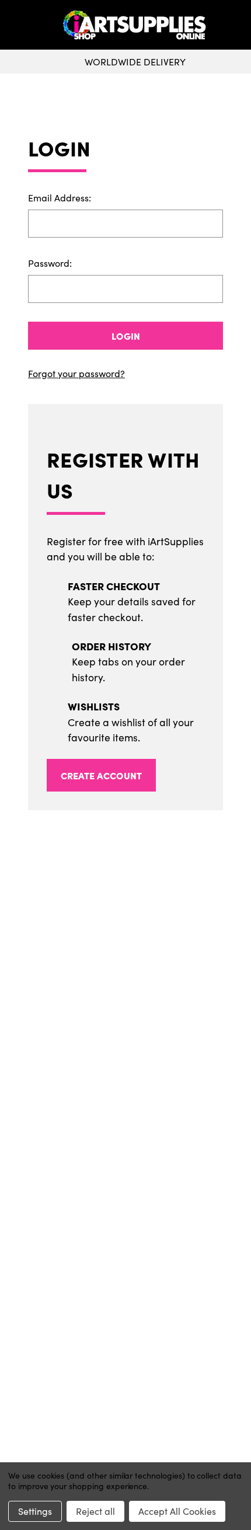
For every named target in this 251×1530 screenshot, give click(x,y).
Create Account (101, 775)
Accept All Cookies (177, 1511)
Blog (126, 1263)
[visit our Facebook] (121, 1123)
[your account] (239, 25)
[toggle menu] (32, 25)
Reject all (95, 1511)
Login (125, 335)
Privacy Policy (125, 1441)
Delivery (125, 1188)
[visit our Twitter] (125, 1123)
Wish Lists (125, 1361)
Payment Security (125, 1226)
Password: (50, 263)
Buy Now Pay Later (126, 1244)
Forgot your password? (76, 373)
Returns (125, 1207)
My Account (126, 1324)
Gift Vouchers (126, 1170)
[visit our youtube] (129, 1123)
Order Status (125, 1342)
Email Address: (59, 197)
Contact (126, 1422)
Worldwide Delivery (135, 61)
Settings (35, 1511)
